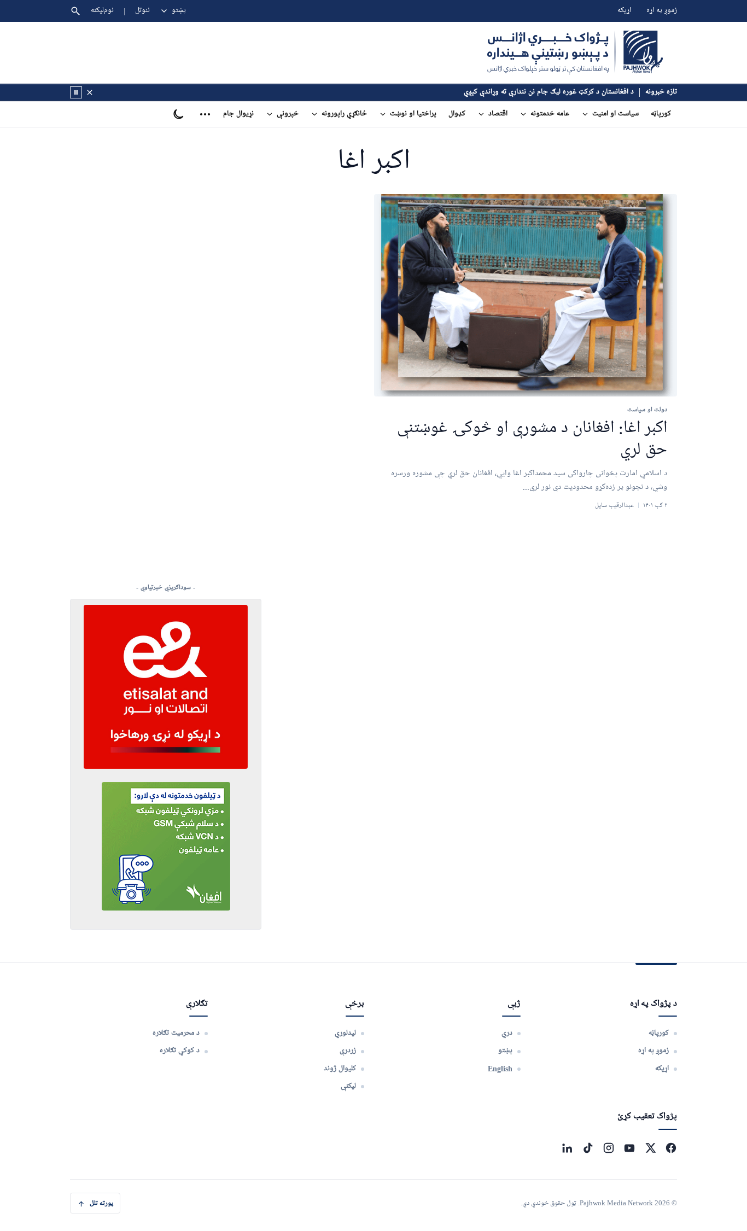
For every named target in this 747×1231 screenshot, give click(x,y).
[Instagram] (609, 1148)
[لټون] (75, 11)
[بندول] (89, 92)
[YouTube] (629, 1148)
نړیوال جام (238, 114)
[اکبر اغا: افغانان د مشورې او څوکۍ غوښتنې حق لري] (525, 295)
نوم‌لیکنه (102, 11)
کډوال (456, 114)
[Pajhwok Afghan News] (575, 52)
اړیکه (624, 11)
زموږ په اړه (661, 11)
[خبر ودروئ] (76, 92)
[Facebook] (671, 1148)
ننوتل (142, 11)
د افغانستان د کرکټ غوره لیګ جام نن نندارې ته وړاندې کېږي (549, 92)
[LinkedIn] (567, 1148)
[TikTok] (588, 1148)
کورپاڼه (661, 114)
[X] (650, 1148)
